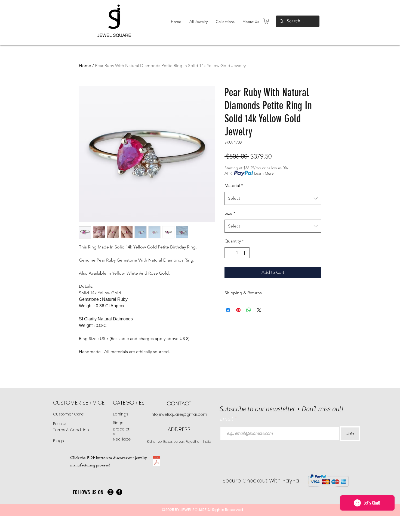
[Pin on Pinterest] (238, 310)
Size (229, 213)
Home (85, 65)
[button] (198, 21)
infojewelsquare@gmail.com (179, 414)
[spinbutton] (237, 253)
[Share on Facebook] (228, 310)
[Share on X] (259, 310)
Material (233, 185)
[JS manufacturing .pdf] (156, 462)
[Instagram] (110, 492)
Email (227, 419)
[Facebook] (119, 492)
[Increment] (245, 253)
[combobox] (272, 198)
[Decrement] (229, 253)
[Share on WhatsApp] (248, 310)
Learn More (264, 173)
